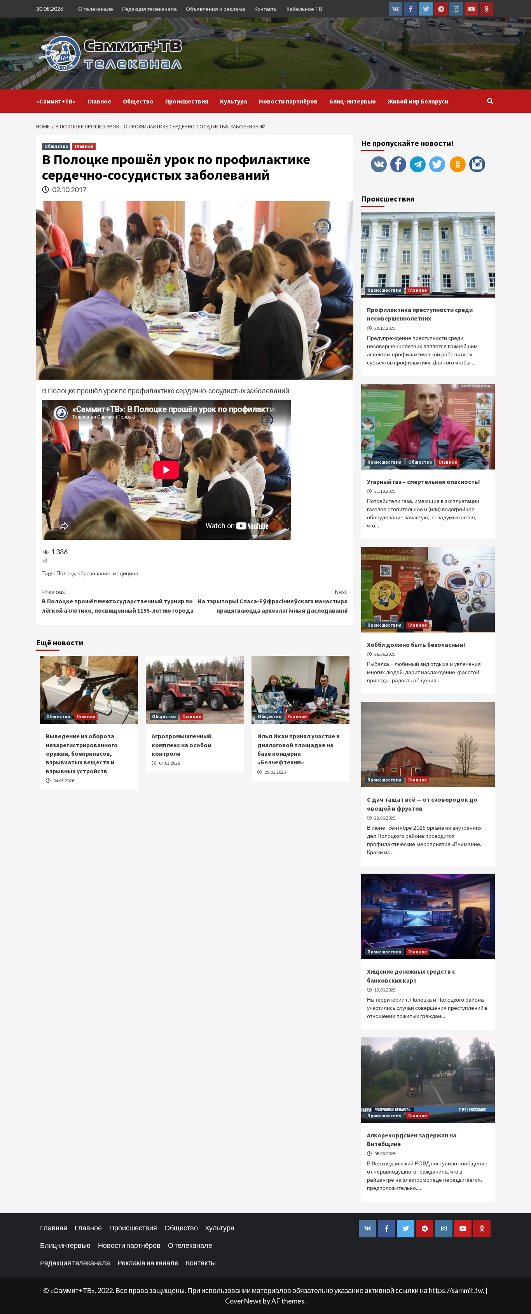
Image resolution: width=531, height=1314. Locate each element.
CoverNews (243, 1300)
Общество (138, 101)
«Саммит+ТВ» (56, 101)
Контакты (266, 8)
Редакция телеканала (149, 8)
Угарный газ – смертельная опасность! (423, 481)
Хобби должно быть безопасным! (416, 644)
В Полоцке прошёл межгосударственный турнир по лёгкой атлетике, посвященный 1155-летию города (118, 601)
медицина (125, 573)
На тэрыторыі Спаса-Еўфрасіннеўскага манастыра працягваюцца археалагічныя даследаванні (272, 601)
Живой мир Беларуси (418, 101)
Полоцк (65, 573)
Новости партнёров (288, 101)
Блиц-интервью (352, 101)
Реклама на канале (147, 1262)
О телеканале (95, 8)
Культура (233, 101)
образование (93, 573)
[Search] (490, 101)
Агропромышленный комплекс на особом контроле (181, 744)
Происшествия (186, 101)
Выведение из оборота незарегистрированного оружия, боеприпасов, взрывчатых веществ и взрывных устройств (82, 753)
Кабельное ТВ (304, 8)
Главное (99, 101)
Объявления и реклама (215, 8)
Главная (53, 1227)
